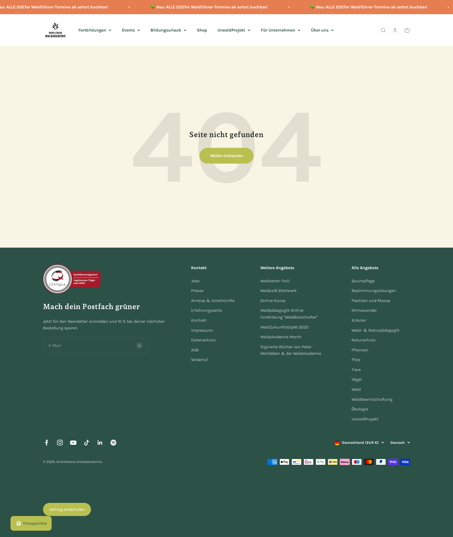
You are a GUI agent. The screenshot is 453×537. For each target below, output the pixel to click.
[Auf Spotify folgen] (113, 442)
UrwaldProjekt (231, 29)
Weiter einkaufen (226, 155)
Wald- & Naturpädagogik (376, 330)
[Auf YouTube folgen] (73, 442)
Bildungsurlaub (165, 29)
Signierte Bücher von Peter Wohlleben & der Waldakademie (290, 350)
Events (128, 29)
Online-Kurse (272, 300)
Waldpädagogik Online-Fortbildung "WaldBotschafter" (289, 314)
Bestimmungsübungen (374, 290)
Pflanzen (360, 349)
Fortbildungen (92, 29)
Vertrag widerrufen (67, 509)
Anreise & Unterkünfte (212, 300)
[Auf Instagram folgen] (59, 442)
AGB (195, 349)
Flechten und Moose (371, 300)
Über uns (319, 29)
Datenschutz (203, 339)
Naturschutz (364, 339)
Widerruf (199, 359)
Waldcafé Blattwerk (278, 290)
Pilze (356, 359)
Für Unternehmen (278, 29)
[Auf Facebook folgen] (46, 442)
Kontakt (199, 320)
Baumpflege (363, 280)
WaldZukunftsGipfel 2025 (284, 327)
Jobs (195, 280)
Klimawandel (364, 310)
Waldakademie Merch (280, 336)
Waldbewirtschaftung (372, 399)
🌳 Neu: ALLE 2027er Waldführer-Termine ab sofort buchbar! (205, 6)
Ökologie (360, 408)
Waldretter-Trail (275, 280)
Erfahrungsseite (206, 310)
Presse (197, 290)
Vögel (357, 379)
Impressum (202, 330)
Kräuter (359, 320)
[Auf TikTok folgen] (86, 442)
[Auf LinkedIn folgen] (100, 442)
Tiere (356, 369)
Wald (356, 389)
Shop (202, 29)
